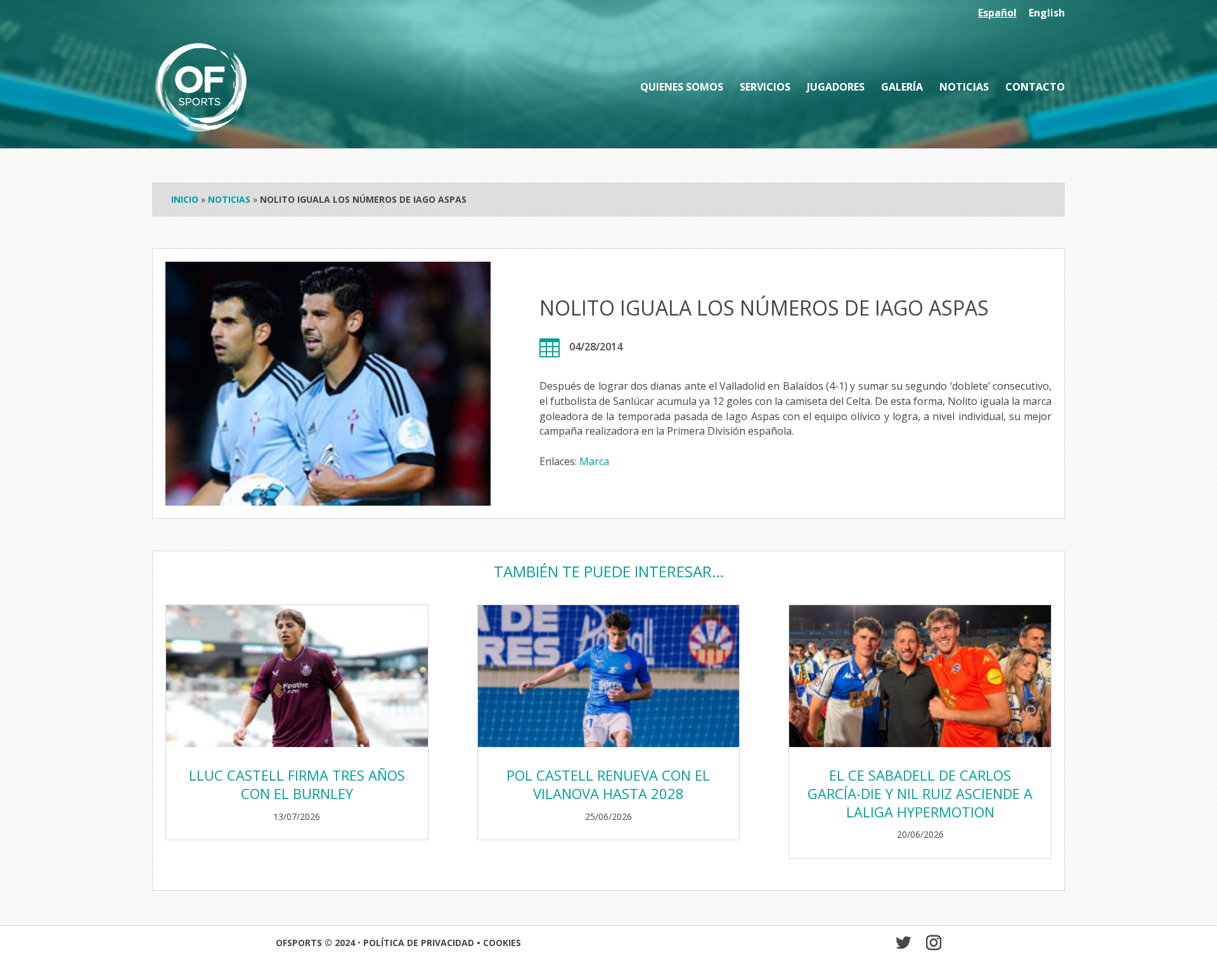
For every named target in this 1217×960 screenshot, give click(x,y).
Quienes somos (681, 88)
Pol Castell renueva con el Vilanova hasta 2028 (608, 784)
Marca (594, 461)
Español (997, 14)
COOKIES (502, 943)
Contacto (1035, 88)
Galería (902, 88)
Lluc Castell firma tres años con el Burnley (297, 784)
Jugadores (836, 88)
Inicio (184, 199)
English (1047, 14)
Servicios (765, 88)
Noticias (964, 88)
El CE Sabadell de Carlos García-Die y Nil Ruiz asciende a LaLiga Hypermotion (920, 793)
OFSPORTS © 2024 (315, 943)
